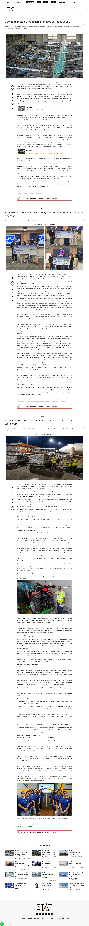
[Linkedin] (12, 97)
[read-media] (21, 110)
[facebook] (68, 2)
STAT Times (17, 858)
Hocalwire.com (80, 924)
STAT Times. (16, 924)
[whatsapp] (12, 93)
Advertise (30, 918)
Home (7, 15)
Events (38, 2)
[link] (12, 108)
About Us (24, 918)
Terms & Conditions (59, 918)
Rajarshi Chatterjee (73, 878)
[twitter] (70, 2)
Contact (42, 918)
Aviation (12, 18)
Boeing (25, 192)
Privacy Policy (49, 918)
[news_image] (9, 852)
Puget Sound (38, 192)
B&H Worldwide (21, 400)
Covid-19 (31, 192)
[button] (44, 25)
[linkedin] (72, 2)
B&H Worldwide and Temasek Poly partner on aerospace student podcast (45, 110)
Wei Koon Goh (55, 400)
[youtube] (74, 2)
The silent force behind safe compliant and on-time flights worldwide (44, 153)
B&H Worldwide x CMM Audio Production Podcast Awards (38, 400)
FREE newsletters (30, 2)
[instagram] (77, 2)
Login (62, 2)
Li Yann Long (63, 400)
